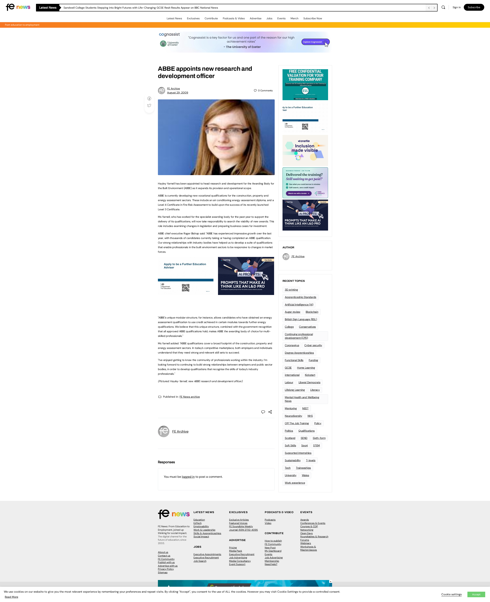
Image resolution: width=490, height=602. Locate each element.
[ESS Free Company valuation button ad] (305, 84)
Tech (288, 468)
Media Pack (235, 550)
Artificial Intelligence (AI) (299, 304)
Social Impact (201, 536)
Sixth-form (319, 438)
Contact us (164, 555)
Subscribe (474, 7)
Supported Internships (298, 453)
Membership (272, 561)
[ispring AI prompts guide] (246, 293)
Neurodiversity (293, 416)
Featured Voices (238, 523)
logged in (188, 477)
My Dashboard (273, 550)
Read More (11, 597)
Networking (306, 529)
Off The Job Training (297, 423)
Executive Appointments (207, 554)
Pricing (233, 547)
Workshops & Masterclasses (308, 548)
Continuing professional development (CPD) (299, 336)
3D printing (291, 289)
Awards (304, 519)
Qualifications (306, 430)
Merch (294, 18)
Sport (304, 445)
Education (199, 519)
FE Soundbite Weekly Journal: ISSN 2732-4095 (243, 528)
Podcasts (270, 519)
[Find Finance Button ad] (305, 182)
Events (281, 18)
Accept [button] (476, 594)
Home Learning (306, 367)
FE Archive (173, 88)
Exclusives (193, 18)
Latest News (174, 18)
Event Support (237, 564)
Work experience (295, 482)
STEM (316, 445)
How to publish (273, 540)
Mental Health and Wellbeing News (302, 399)
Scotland (290, 438)
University (290, 475)
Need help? (271, 564)
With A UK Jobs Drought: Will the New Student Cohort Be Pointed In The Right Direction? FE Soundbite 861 (129, 7)
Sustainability (293, 460)
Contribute (211, 18)
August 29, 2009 (177, 92)
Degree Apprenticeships (299, 352)
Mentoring (291, 408)
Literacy (315, 390)
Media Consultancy (240, 561)
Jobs (269, 18)
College (289, 326)
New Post (270, 547)
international (292, 375)
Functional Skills (294, 360)
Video (268, 523)
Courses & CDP (309, 526)
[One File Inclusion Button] (305, 150)
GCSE (288, 367)
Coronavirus (292, 345)
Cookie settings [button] (451, 594)
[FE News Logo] (18, 7)
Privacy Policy (166, 569)
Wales (305, 475)
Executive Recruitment (206, 557)
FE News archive (190, 396)
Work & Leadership (204, 529)
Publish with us (166, 562)
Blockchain (312, 312)
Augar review (292, 312)
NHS (310, 416)
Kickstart (310, 375)
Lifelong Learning (295, 390)
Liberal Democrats (309, 382)
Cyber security (313, 345)
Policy (317, 423)
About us (163, 552)
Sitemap (162, 572)
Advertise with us (168, 565)
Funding (313, 360)
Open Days (306, 533)
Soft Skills (290, 445)
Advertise (255, 18)
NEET (305, 408)
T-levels (310, 460)
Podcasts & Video (234, 18)
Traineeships (303, 468)
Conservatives (307, 326)
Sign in (457, 7)
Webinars (305, 543)
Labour (289, 382)
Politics (289, 430)
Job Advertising (238, 557)
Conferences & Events (312, 523)
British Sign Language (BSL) (301, 319)
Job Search (200, 561)
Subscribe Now (312, 18)
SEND (304, 438)
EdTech (198, 523)
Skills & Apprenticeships (207, 533)
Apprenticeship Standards (300, 297)
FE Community (166, 559)
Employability (201, 526)
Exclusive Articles (239, 519)
